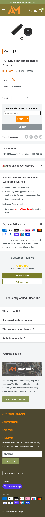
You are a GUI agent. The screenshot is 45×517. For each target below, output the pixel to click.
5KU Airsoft (7, 71)
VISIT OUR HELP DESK (15, 399)
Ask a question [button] (22, 281)
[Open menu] (3, 10)
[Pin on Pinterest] (31, 137)
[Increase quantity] (27, 98)
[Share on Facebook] (26, 137)
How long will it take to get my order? (19, 320)
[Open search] (30, 10)
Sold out (22, 126)
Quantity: (6, 98)
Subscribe (10, 461)
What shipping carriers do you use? (18, 329)
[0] (40, 10)
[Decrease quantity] (14, 98)
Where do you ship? (11, 311)
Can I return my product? (13, 338)
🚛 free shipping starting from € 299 (23, 2)
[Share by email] (40, 137)
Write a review (22, 275)
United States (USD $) (11, 473)
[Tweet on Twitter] (36, 137)
